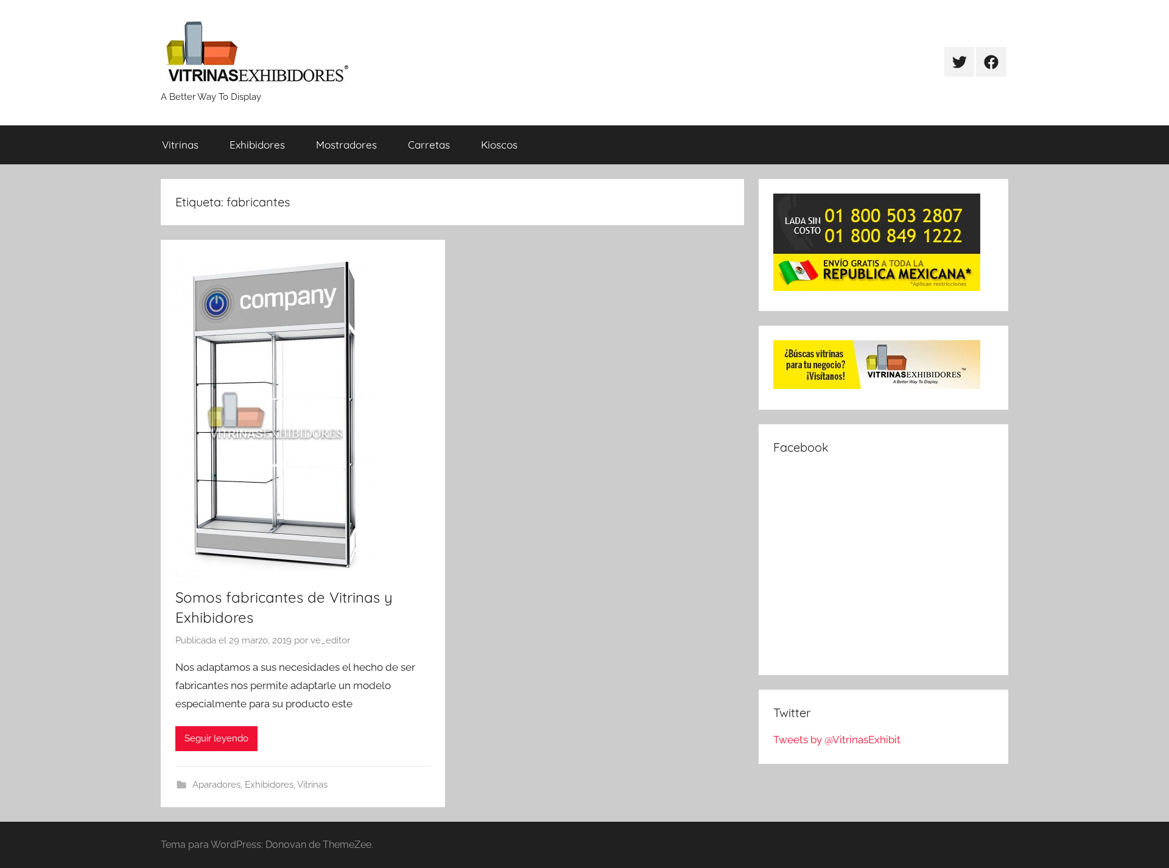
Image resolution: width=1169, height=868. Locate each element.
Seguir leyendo (216, 738)
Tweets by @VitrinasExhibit (836, 739)
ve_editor (330, 640)
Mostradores (346, 144)
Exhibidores (257, 144)
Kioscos (499, 144)
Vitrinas (180, 144)
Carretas (429, 144)
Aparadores (216, 784)
